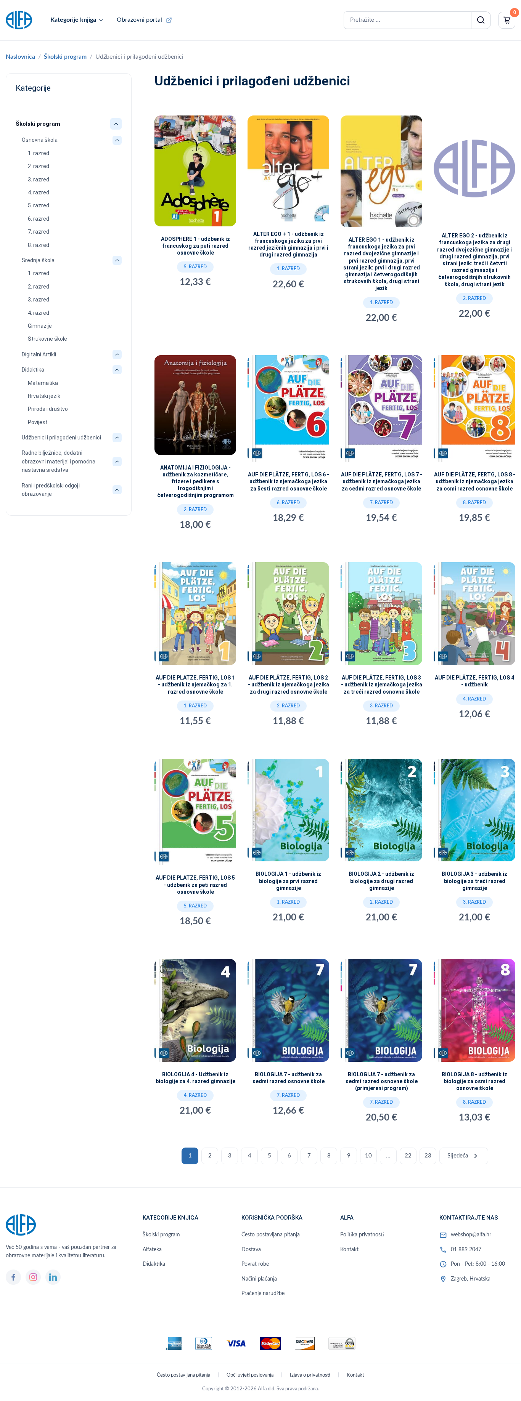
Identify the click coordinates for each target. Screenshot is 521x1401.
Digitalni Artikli (39, 354)
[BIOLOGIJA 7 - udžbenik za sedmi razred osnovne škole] (288, 1013)
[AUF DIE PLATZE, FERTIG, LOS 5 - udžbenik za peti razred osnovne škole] (195, 815)
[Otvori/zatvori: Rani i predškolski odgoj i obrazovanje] (117, 489)
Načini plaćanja (259, 1279)
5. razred (38, 205)
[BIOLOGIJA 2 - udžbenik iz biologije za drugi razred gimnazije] (381, 813)
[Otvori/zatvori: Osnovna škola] (117, 140)
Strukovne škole (47, 339)
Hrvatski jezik (44, 396)
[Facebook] (13, 1277)
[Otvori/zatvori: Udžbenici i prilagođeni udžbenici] (117, 437)
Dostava (251, 1249)
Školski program (65, 57)
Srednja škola (38, 260)
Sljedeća (463, 1156)
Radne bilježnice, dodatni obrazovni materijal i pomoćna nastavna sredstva (58, 461)
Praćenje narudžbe (263, 1293)
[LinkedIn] (53, 1277)
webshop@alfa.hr (471, 1234)
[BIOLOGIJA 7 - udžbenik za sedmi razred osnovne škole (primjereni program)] (381, 1013)
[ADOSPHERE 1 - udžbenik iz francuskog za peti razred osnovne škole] (195, 173)
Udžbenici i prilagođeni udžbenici (61, 437)
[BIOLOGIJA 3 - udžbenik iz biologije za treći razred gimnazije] (474, 813)
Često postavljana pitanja (270, 1234)
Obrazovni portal (139, 20)
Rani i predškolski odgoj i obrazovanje (51, 489)
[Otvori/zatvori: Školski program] (116, 124)
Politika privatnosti (362, 1234)
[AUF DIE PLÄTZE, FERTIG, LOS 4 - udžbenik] (474, 616)
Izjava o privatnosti (310, 1375)
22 (408, 1156)
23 (428, 1156)
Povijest (38, 422)
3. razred (38, 179)
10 (368, 1156)
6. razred (38, 219)
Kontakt (349, 1249)
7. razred (38, 232)
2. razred (38, 166)
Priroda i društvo (48, 409)
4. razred (38, 192)
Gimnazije (40, 326)
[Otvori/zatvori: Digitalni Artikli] (117, 354)
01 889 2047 (466, 1249)
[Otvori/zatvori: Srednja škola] (117, 260)
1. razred (38, 153)
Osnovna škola (40, 140)
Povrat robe (255, 1264)
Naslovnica (20, 57)
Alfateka (152, 1249)
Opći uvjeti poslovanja (250, 1375)
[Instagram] (33, 1277)
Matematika (43, 383)
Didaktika (33, 370)
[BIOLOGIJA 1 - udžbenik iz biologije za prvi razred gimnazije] (288, 813)
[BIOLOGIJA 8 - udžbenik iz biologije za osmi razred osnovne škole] (474, 1013)
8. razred (38, 245)
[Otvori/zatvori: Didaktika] (117, 369)
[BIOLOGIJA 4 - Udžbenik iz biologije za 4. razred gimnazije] (195, 1013)
